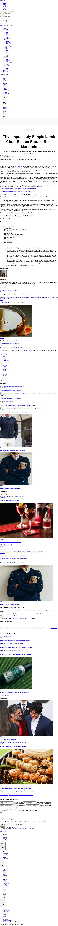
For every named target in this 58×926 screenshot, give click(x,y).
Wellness (5, 4)
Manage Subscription (7, 920)
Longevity (8, 42)
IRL (4, 855)
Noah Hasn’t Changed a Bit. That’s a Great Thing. (10, 488)
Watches (7, 35)
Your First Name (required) (19, 803)
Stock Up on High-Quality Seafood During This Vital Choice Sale (15, 788)
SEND (2, 811)
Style (7, 29)
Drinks (7, 30)
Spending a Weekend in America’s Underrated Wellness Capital (12, 302)
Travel (7, 33)
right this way (54, 628)
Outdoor (7, 64)
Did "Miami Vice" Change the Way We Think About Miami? (12, 347)
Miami (1, 353)
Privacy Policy (22, 618)
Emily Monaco (5, 155)
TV (6, 51)
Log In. (10, 363)
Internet (7, 53)
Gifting (7, 69)
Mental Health (9, 43)
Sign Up (2, 616)
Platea (20, 167)
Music (7, 48)
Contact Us (5, 911)
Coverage (5, 854)
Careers (4, 918)
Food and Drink (9, 62)
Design (7, 55)
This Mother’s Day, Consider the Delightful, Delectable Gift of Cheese (16, 795)
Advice (4, 887)
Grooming (8, 38)
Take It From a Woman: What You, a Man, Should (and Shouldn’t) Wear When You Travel (18, 405)
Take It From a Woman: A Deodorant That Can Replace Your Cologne (14, 412)
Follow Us (3, 12)
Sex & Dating (9, 46)
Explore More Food (4, 695)
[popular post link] (12, 386)
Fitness (7, 41)
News (1, 485)
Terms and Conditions (12, 618)
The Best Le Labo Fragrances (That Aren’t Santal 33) (10, 390)
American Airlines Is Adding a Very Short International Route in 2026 (14, 294)
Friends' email (3, 810)
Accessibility (6, 919)
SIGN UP (2, 825)
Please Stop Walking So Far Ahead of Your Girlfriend (13, 746)
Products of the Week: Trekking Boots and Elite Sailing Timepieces (16, 647)
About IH (5, 909)
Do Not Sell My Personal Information (11, 921)
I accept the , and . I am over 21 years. (18, 618)
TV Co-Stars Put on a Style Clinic (8, 739)
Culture (4, 5)
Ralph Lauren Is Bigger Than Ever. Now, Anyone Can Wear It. (12, 450)
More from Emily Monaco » (6, 285)
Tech (7, 66)
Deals (4, 8)
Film (7, 50)
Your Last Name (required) (19, 805)
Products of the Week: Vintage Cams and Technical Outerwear (15, 640)
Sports (7, 56)
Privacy (4, 916)
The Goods (5, 6)
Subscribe (7, 12)
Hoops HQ (5, 9)
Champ (4, 857)
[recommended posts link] (6, 636)
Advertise (5, 913)
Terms (4, 914)
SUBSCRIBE (6, 360)
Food (7, 32)
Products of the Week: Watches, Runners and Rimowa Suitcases (15, 654)
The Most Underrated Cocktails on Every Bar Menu (10, 398)
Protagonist (5, 858)
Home (7, 61)
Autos (7, 37)
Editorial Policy (6, 910)
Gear (7, 34)
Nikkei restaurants (18, 166)
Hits (4, 851)
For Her (7, 65)
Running (8, 44)
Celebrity (2, 736)
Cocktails (2, 338)
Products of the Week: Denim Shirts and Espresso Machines (14, 692)
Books (7, 52)
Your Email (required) (18, 802)
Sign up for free (26, 350)
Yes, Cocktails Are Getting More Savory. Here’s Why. (10, 340)
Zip (14, 615)
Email (14, 613)
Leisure (4, 3)
